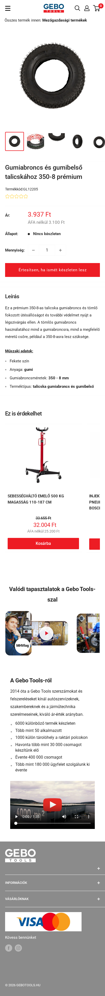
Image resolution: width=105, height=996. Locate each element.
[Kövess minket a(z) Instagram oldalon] (18, 948)
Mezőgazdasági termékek (64, 20)
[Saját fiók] (86, 8)
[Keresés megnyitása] (77, 8)
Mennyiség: (15, 250)
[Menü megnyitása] (7, 8)
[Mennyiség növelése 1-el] (60, 250)
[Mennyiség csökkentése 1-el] (33, 250)
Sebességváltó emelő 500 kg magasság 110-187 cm (36, 499)
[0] (97, 8)
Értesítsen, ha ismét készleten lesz (53, 270)
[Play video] (46, 633)
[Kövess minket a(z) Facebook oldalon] (8, 948)
